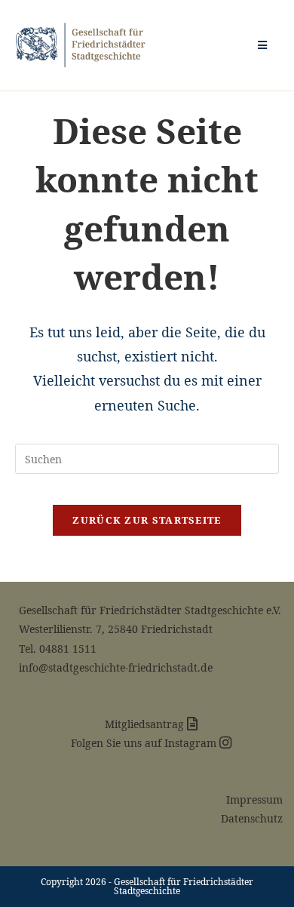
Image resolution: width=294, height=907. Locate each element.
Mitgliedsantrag (146, 724)
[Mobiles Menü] (263, 45)
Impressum (254, 799)
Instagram (191, 743)
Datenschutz (252, 818)
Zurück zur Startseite (146, 520)
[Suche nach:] (273, 45)
